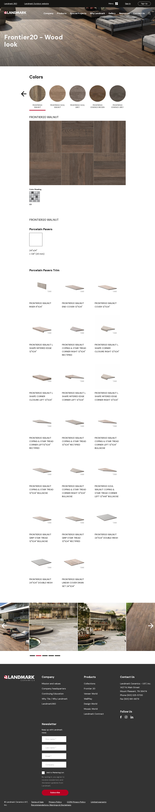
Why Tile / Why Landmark (54, 698)
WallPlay (88, 698)
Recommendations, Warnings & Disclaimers (51, 805)
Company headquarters (54, 688)
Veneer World (90, 693)
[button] (22, 94)
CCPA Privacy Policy (76, 802)
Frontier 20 (89, 688)
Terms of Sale (37, 802)
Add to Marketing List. (55, 772)
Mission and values (51, 683)
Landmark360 (49, 703)
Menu (111, 3)
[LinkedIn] (132, 717)
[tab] (37, 98)
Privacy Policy (55, 802)
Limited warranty (98, 802)
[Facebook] (121, 717)
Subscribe (55, 792)
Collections (89, 683)
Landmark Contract (94, 713)
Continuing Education (53, 693)
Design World (90, 703)
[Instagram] (126, 717)
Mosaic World (91, 708)
